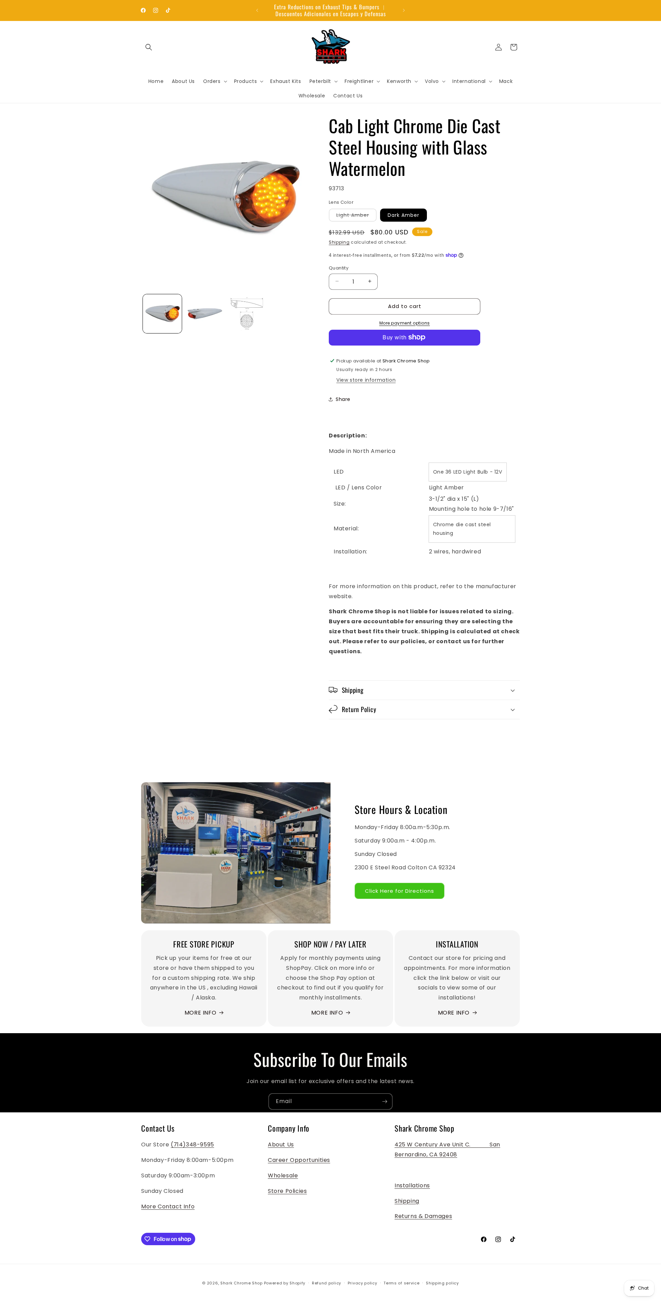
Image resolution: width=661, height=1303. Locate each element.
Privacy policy (362, 1282)
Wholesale (283, 1175)
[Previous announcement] (257, 10)
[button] (148, 47)
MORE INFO (200, 1012)
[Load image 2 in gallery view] (204, 313)
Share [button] (343, 398)
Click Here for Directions (399, 890)
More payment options (404, 323)
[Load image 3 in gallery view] (247, 313)
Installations (412, 1185)
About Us (281, 1145)
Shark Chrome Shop (241, 1283)
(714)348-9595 (192, 1145)
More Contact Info (168, 1206)
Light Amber (356, 216)
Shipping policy (442, 1282)
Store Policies (287, 1191)
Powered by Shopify (285, 1283)
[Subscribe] (384, 1101)
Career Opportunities (299, 1160)
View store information (366, 380)
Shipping (339, 242)
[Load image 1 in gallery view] (162, 313)
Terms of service (401, 1282)
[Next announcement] (403, 10)
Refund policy (326, 1282)
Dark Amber (403, 215)
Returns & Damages (423, 1216)
